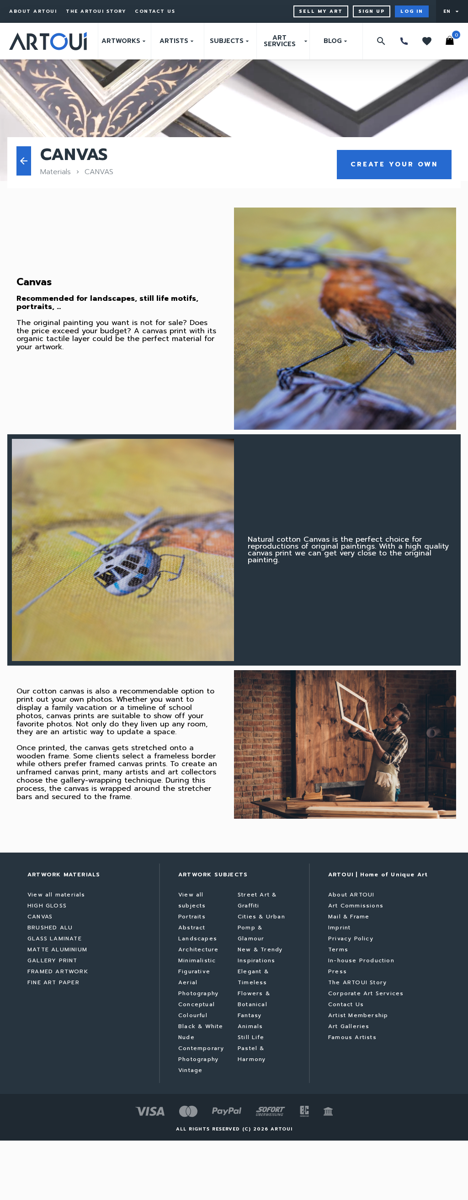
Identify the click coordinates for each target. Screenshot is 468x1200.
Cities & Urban (261, 916)
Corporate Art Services (366, 993)
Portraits (192, 916)
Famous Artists (352, 1037)
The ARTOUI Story (96, 11)
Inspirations (256, 960)
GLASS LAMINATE (54, 938)
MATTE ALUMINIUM (57, 949)
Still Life (251, 1037)
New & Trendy (260, 949)
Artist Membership (358, 1015)
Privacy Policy (350, 938)
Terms (338, 949)
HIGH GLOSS (47, 905)
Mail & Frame (348, 916)
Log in (411, 11)
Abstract (192, 927)
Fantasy (249, 1015)
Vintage (190, 1070)
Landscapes (197, 938)
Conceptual (196, 1004)
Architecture (198, 949)
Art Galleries (349, 1026)
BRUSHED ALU (50, 927)
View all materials (56, 895)
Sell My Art (321, 11)
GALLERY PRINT (52, 960)
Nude (186, 1037)
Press (337, 971)
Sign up (371, 11)
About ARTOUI (33, 11)
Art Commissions (355, 905)
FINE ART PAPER (53, 982)
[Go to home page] (48, 41)
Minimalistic (197, 960)
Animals (250, 1026)
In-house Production (361, 960)
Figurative (194, 971)
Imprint (339, 927)
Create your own (394, 164)
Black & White (200, 1026)
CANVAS (40, 916)
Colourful (192, 1015)
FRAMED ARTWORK (57, 971)
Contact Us (155, 11)
